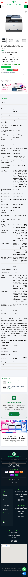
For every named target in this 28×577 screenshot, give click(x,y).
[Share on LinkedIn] (10, 81)
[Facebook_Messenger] (24, 573)
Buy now (15, 69)
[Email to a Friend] (7, 81)
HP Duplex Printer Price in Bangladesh (19, 75)
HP (3, 78)
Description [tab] (4, 98)
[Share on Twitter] (5, 81)
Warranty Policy (6, 505)
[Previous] (3, 23)
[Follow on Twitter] (14, 465)
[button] (2, 2)
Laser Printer (10, 45)
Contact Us (5, 518)
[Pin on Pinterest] (8, 81)
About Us (5, 495)
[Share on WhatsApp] (2, 81)
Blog (4, 522)
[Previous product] (3, 48)
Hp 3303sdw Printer (9, 74)
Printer (5, 45)
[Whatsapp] (24, 569)
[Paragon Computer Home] (14, 454)
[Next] (25, 23)
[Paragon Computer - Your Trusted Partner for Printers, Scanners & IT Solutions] (14, 2)
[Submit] (25, 6)
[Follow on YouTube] (19, 465)
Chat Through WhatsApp (5, 66)
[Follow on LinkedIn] (16, 465)
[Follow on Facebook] (9, 465)
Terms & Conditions (6, 513)
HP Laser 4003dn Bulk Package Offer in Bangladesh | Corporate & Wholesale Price (14, 437)
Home (2, 45)
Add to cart (9, 69)
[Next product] (2, 48)
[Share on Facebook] (3, 81)
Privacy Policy (5, 509)
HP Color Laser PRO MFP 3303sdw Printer (18, 74)
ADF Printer (4, 74)
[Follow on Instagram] (11, 465)
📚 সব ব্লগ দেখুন (14, 414)
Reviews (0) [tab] (4, 102)
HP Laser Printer (16, 45)
